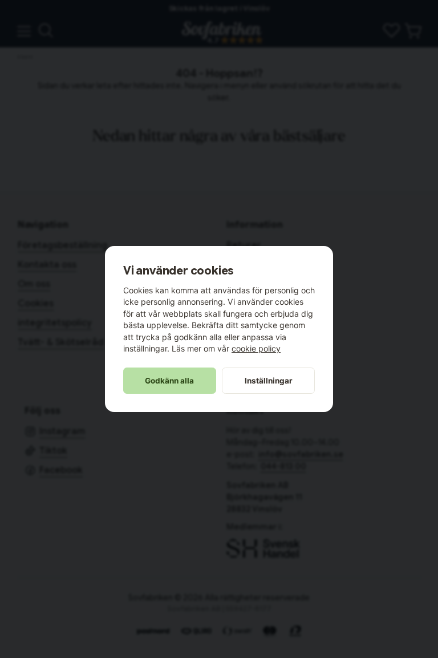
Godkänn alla (169, 380)
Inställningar (269, 380)
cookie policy (256, 348)
